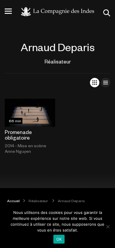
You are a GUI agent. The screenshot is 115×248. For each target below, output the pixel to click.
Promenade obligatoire (18, 135)
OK (59, 239)
